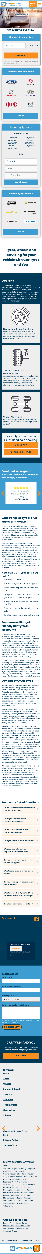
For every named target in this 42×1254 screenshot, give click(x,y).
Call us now (21, 444)
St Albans (29, 1200)
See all (21, 116)
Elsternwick (32, 1176)
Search (21, 55)
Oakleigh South (9, 1200)
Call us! (21, 1055)
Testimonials (10, 1104)
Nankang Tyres (21, 1228)
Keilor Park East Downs (24, 1192)
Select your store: (10, 996)
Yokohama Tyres (22, 1225)
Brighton (31, 1168)
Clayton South (9, 1176)
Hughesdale (25, 1187)
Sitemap (7, 1115)
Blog (5, 1135)
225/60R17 (29, 145)
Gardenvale (22, 1182)
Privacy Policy (35, 61)
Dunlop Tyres (21, 1223)
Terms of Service (9, 63)
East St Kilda (21, 1176)
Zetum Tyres (8, 1228)
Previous (3, 493)
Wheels (7, 1083)
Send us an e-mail (21, 451)
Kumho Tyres (8, 1225)
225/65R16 (12, 148)
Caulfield (7, 1171)
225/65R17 (12, 143)
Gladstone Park (28, 1184)
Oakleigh (27, 1198)
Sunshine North (9, 1203)
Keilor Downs (26, 1190)
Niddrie (19, 1198)
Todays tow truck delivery (20, 944)
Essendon (7, 1179)
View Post (16, 948)
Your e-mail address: (11, 986)
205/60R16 (29, 137)
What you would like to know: (15, 1005)
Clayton (30, 1174)
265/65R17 (29, 143)
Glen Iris (17, 1184)
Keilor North (8, 1192)
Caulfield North (18, 1171)
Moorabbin (25, 1195)
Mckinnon (15, 1195)
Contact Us (9, 1110)
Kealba (17, 1190)
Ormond (20, 1200)
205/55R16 (12, 137)
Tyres (6, 1078)
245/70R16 (12, 140)
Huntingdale (8, 1190)
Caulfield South (9, 1174)
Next (39, 493)
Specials (7, 1094)
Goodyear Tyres (10, 1231)
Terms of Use (10, 1145)
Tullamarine (8, 1206)
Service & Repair (12, 1089)
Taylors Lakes (22, 1203)
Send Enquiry (12, 1027)
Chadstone (21, 1174)
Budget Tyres (8, 1223)
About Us (8, 1099)
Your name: (7, 977)
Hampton (7, 1187)
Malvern (6, 1195)
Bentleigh (23, 1168)
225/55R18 (29, 140)
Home (6, 1073)
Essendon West (9, 1182)
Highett (15, 1187)
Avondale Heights (10, 1168)
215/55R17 (12, 145)
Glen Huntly (8, 1184)
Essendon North (19, 1179)
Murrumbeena (9, 1198)
